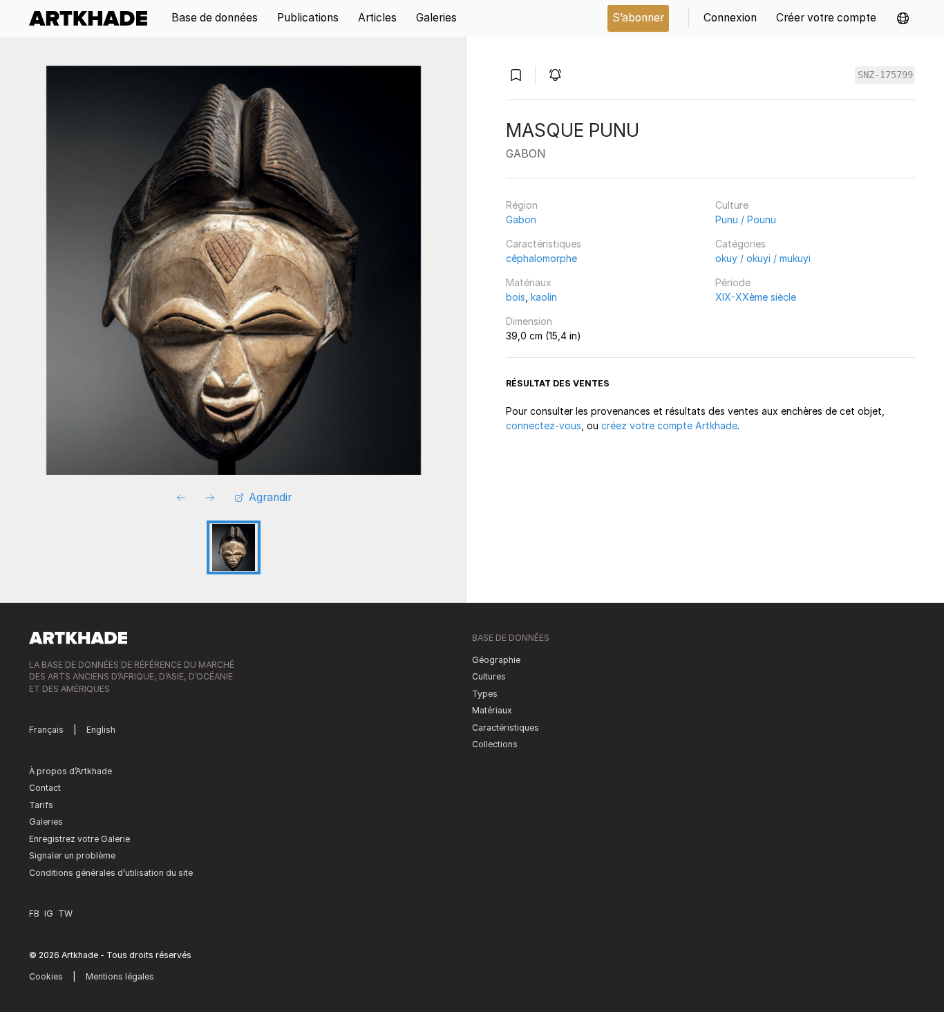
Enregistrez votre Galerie (79, 839)
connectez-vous (543, 425)
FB (34, 913)
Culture (731, 205)
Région (522, 205)
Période (733, 282)
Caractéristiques (543, 244)
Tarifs (41, 805)
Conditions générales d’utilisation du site (111, 873)
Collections (495, 744)
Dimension (529, 321)
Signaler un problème (72, 855)
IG (48, 913)
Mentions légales (120, 976)
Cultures (489, 676)
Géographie (496, 660)
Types (485, 693)
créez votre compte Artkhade (669, 425)
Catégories (740, 244)
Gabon (521, 219)
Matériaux (528, 282)
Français (46, 729)
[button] (903, 18)
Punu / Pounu (745, 219)
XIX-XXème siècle (755, 297)
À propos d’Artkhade (70, 771)
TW (65, 913)
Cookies (46, 976)
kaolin (544, 297)
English (100, 729)
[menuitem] (93, 18)
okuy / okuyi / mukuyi (763, 258)
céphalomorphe (541, 258)
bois (515, 297)
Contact (45, 788)
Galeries (46, 821)
